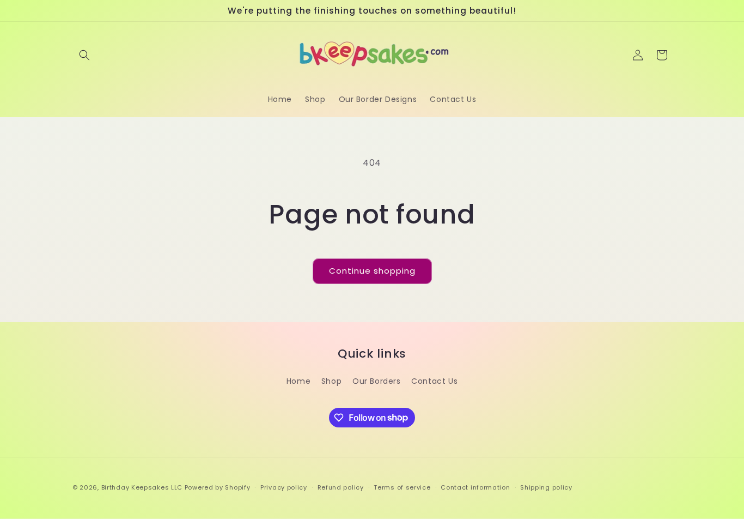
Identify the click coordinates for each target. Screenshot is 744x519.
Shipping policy (546, 486)
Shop (331, 381)
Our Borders (376, 381)
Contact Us (434, 381)
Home (298, 381)
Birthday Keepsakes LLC (141, 487)
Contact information (475, 486)
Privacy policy (283, 486)
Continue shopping (372, 270)
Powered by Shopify (218, 487)
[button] (84, 55)
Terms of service (402, 486)
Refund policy (341, 486)
